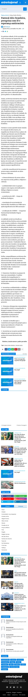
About (8, 694)
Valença (4, 547)
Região (3, 532)
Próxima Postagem (21, 425)
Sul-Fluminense (5, 543)
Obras (11, 664)
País (3, 529)
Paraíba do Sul (5, 525)
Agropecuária (5, 659)
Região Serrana (5, 534)
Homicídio (4, 664)
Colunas (20, 506)
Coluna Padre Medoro (15, 15)
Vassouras (4, 550)
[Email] (19, 349)
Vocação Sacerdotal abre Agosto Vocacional (20, 382)
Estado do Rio (5, 516)
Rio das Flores (5, 536)
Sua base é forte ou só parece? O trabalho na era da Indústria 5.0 (20, 608)
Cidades (7, 506)
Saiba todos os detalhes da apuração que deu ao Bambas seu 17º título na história (20, 463)
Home (4, 694)
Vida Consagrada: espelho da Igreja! (19, 359)
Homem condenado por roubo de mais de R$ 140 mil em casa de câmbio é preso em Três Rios (20, 451)
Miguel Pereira (5, 518)
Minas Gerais (5, 521)
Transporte (5, 667)
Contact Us (15, 694)
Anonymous (9, 620)
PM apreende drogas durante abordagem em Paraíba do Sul (19, 586)
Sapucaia (4, 541)
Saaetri (23, 664)
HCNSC (18, 662)
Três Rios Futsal (14, 667)
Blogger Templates (17, 692)
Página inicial (5, 15)
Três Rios (4, 545)
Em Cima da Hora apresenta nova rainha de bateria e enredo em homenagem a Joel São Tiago (20, 438)
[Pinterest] (15, 349)
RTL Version (22, 694)
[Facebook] (3, 31)
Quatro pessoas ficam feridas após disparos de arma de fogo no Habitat (20, 597)
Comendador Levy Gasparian (9, 514)
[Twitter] (5, 31)
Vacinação (4, 669)
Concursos (20, 659)
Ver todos (25, 353)
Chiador (4, 512)
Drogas (12, 662)
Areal (3, 509)
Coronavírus (5, 662)
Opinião (17, 664)
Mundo (3, 523)
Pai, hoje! (17, 370)
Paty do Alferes (5, 527)
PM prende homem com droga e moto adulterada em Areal (20, 574)
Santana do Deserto (7, 538)
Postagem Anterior (6, 425)
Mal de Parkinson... (20, 483)
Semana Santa (19, 345)
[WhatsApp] (7, 31)
